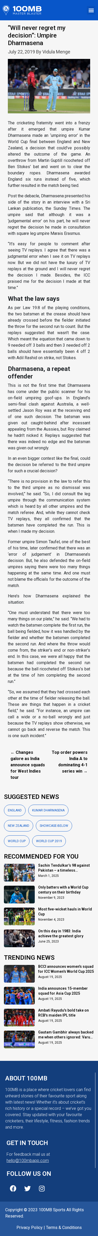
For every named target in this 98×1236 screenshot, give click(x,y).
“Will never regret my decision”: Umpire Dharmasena (37, 35)
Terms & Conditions (64, 1227)
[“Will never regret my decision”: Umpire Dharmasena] (49, 89)
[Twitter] (27, 1188)
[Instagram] (41, 1188)
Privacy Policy (29, 1227)
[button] (91, 10)
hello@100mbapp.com (28, 1160)
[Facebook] (13, 1188)
